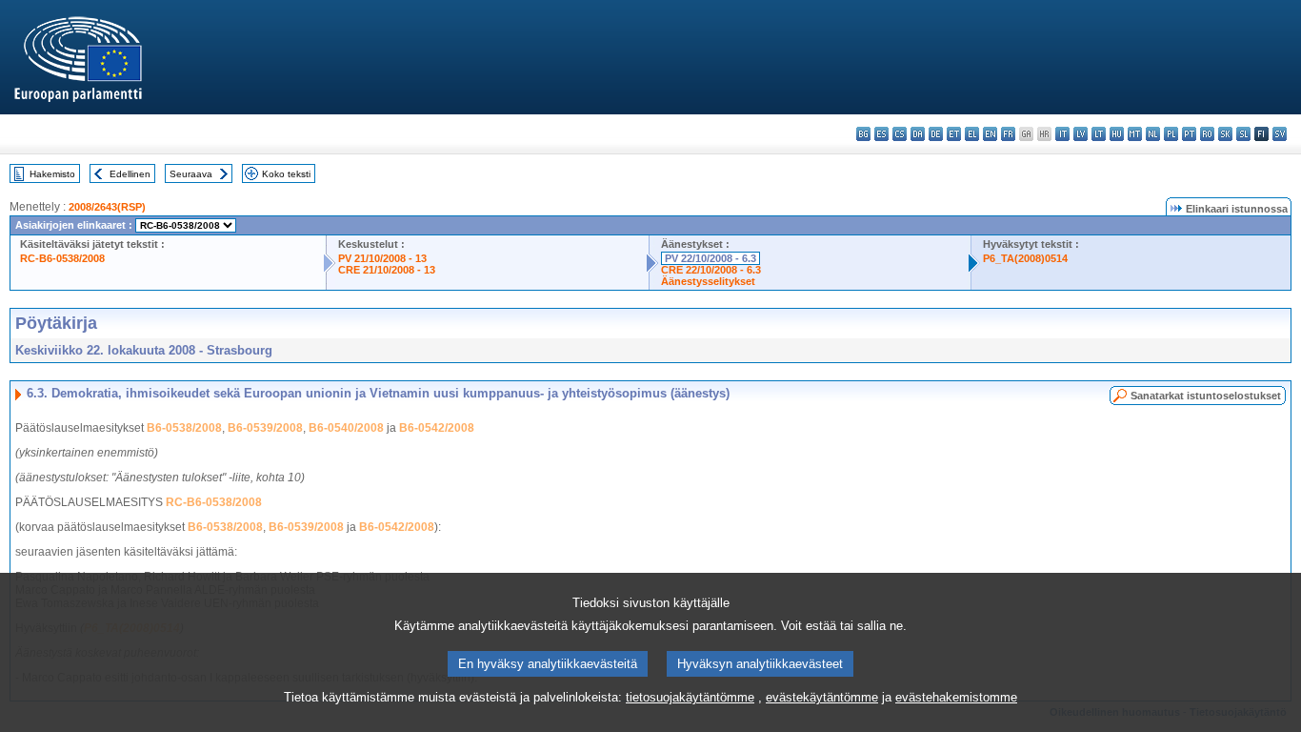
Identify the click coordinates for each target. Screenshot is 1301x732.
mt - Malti (1135, 134)
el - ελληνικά (972, 134)
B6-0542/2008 (436, 428)
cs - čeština (899, 134)
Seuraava (191, 174)
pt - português (1189, 134)
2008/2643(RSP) (107, 207)
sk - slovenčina (1225, 134)
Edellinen (130, 174)
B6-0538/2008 (184, 428)
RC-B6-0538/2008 (62, 258)
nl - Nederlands (1153, 134)
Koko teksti (286, 174)
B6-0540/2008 (346, 428)
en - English (990, 134)
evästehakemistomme (956, 697)
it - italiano (1062, 134)
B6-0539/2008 (265, 428)
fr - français (1008, 134)
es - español (881, 134)
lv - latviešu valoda (1080, 134)
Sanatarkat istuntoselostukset (1206, 395)
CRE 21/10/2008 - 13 (386, 269)
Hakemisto (52, 174)
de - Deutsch (936, 134)
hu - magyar (1117, 134)
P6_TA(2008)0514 (1025, 258)
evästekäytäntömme (822, 697)
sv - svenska (1279, 134)
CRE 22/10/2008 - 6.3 (711, 269)
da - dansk (918, 134)
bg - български (863, 134)
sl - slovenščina (1243, 134)
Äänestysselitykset (708, 281)
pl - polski (1171, 134)
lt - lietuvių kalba (1098, 134)
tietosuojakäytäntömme (690, 697)
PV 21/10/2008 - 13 (382, 258)
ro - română (1207, 134)
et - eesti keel (954, 134)
